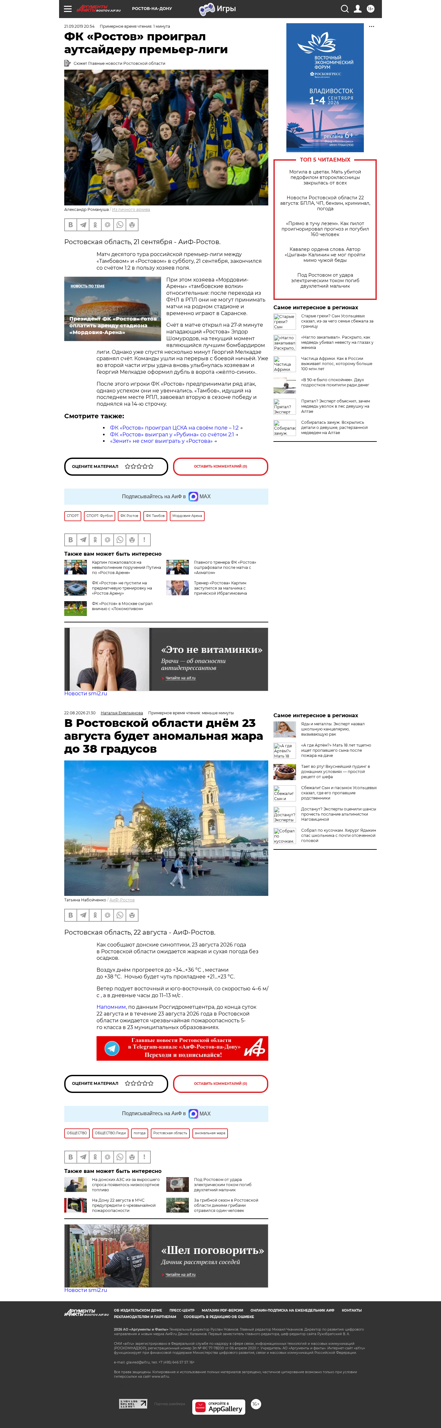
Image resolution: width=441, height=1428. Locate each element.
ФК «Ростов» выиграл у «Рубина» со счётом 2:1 (172, 434)
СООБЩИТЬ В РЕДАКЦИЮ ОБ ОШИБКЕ (219, 1317)
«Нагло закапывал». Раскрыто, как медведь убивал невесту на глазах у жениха (337, 342)
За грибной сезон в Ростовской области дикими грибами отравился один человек (226, 1205)
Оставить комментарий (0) (220, 466)
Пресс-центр (181, 1310)
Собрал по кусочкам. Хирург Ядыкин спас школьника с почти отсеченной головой (338, 835)
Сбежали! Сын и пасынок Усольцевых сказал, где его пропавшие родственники (339, 792)
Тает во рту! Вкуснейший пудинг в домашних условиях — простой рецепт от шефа (335, 771)
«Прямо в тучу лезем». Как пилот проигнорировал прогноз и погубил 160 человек (325, 229)
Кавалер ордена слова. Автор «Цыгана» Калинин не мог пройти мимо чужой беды (325, 255)
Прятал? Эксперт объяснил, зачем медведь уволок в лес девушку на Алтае (335, 406)
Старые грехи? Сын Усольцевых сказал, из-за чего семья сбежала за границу (337, 321)
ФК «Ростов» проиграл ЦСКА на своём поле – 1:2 (174, 428)
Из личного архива (131, 209)
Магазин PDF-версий (222, 1310)
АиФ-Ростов (122, 899)
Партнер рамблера (169, 1404)
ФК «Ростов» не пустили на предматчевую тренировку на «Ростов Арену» (122, 588)
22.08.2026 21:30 (80, 712)
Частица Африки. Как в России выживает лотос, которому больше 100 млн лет (336, 363)
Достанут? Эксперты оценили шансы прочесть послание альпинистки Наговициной (338, 814)
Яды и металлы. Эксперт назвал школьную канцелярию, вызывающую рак (333, 729)
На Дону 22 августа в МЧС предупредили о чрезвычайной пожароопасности (124, 1205)
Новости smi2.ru (85, 693)
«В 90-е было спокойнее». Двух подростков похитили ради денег (335, 382)
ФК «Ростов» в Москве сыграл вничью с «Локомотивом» (122, 606)
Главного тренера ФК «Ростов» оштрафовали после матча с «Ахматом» (225, 567)
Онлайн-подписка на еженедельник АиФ (292, 1310)
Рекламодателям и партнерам (145, 1317)
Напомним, (112, 1007)
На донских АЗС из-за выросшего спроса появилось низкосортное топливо (126, 1184)
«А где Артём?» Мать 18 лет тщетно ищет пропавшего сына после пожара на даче (336, 750)
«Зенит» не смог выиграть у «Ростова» (161, 441)
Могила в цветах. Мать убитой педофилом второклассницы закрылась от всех (325, 177)
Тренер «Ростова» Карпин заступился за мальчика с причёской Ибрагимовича (220, 588)
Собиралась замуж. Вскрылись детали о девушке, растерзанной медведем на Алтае (334, 427)
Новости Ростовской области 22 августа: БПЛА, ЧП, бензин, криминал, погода (325, 203)
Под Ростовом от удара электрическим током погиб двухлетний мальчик (325, 281)
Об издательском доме (138, 1310)
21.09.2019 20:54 (79, 26)
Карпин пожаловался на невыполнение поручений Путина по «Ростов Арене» (126, 567)
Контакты (352, 1310)
